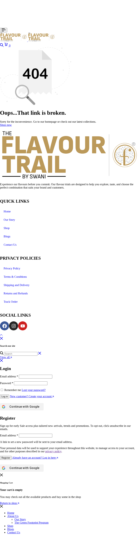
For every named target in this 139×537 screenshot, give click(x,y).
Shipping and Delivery (17, 285)
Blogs (7, 236)
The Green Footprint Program (31, 522)
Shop (7, 228)
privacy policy (53, 451)
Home (7, 211)
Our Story (9, 219)
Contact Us (10, 244)
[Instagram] (13, 325)
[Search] (2, 45)
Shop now (6, 124)
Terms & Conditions (15, 276)
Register (5, 457)
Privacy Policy (12, 268)
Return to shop (9, 503)
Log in (4, 396)
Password (6, 383)
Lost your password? (34, 390)
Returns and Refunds (16, 293)
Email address (9, 376)
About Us (12, 516)
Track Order (11, 301)
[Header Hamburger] (3, 30)
